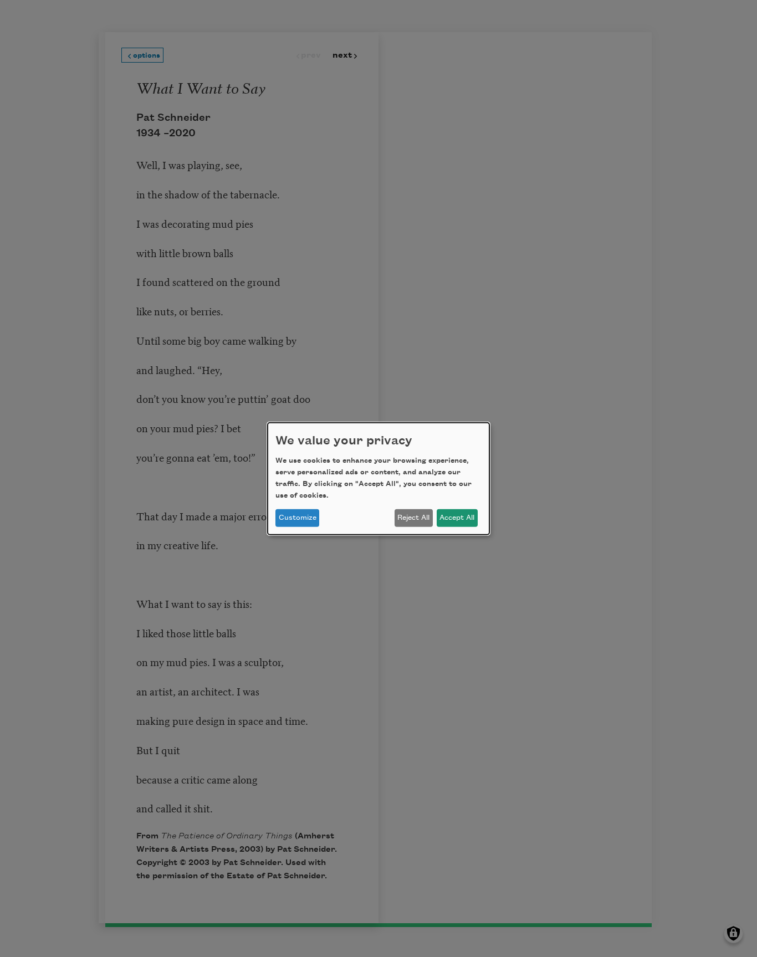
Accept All (456, 517)
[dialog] (378, 478)
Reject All (413, 517)
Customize (297, 517)
